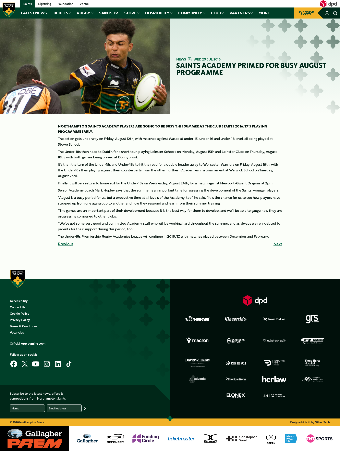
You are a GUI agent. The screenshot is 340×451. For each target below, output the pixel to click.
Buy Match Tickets (306, 12)
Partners (240, 13)
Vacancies (17, 332)
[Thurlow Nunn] (236, 379)
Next (277, 244)
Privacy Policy (20, 319)
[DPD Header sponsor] (328, 3)
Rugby (83, 13)
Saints (27, 3)
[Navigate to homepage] (9, 10)
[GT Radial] (312, 341)
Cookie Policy (19, 313)
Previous (65, 244)
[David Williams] (197, 363)
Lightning (44, 3)
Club (216, 13)
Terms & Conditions (23, 326)
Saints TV (108, 13)
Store (130, 13)
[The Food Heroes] (197, 318)
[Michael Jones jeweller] (274, 341)
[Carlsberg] (236, 341)
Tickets (60, 13)
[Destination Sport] (274, 363)
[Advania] (197, 379)
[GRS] (312, 318)
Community (190, 13)
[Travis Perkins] (274, 318)
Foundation (65, 3)
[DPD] (255, 300)
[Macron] (197, 341)
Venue (84, 3)
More (264, 13)
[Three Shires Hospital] (312, 363)
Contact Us (17, 307)
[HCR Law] (274, 379)
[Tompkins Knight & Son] (312, 379)
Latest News (34, 13)
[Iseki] (236, 363)
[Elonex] (236, 396)
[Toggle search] (335, 13)
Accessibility (19, 300)
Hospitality (157, 13)
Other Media (322, 422)
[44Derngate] (274, 396)
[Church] (236, 318)
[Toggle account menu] (327, 13)
